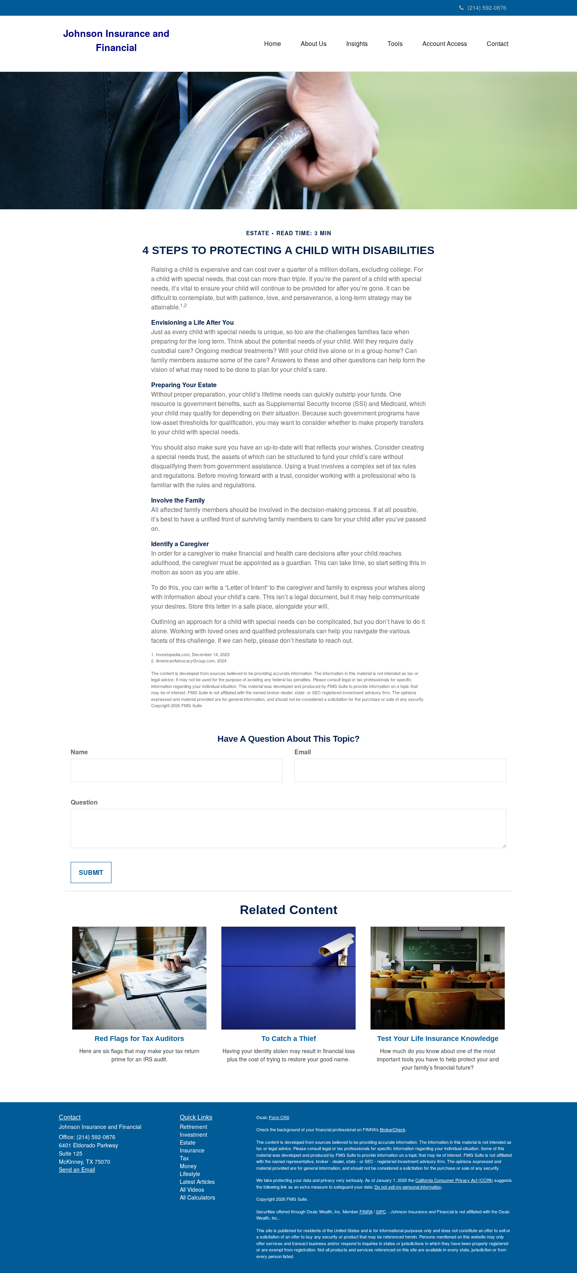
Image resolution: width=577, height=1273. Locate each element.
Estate (187, 1142)
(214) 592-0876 (486, 7)
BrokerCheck (392, 1129)
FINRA (366, 1211)
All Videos (192, 1189)
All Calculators (197, 1197)
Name (79, 752)
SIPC (381, 1211)
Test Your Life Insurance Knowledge (437, 1039)
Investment (193, 1134)
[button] (313, 43)
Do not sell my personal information (407, 1186)
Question (84, 802)
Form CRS (279, 1117)
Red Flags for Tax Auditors (139, 1039)
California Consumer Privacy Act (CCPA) (454, 1180)
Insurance (192, 1150)
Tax (184, 1158)
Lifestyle (190, 1174)
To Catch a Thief (288, 1039)
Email (302, 752)
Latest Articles (197, 1181)
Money (188, 1166)
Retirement (193, 1126)
